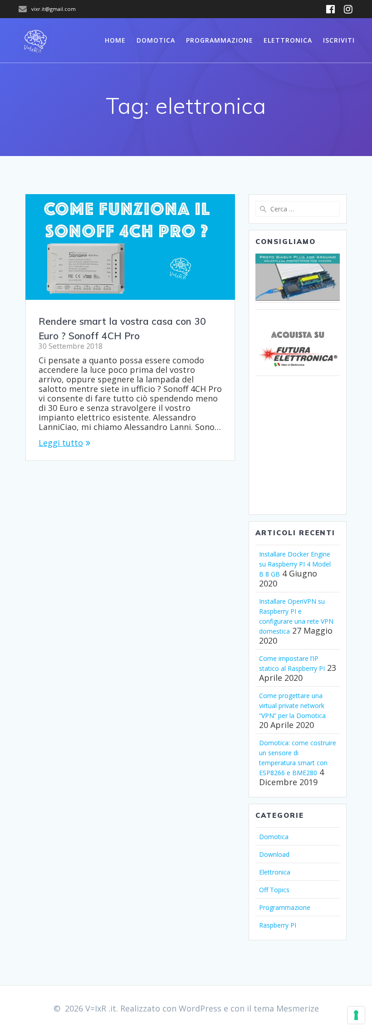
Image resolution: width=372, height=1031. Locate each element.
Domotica (156, 40)
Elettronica (288, 40)
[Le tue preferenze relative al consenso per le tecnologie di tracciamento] (356, 1015)
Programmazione (219, 40)
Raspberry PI (277, 925)
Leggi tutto (61, 443)
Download (274, 854)
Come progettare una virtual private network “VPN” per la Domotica (292, 705)
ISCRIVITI (339, 40)
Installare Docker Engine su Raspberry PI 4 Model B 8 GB (295, 564)
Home (115, 40)
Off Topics (274, 889)
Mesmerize (297, 1008)
